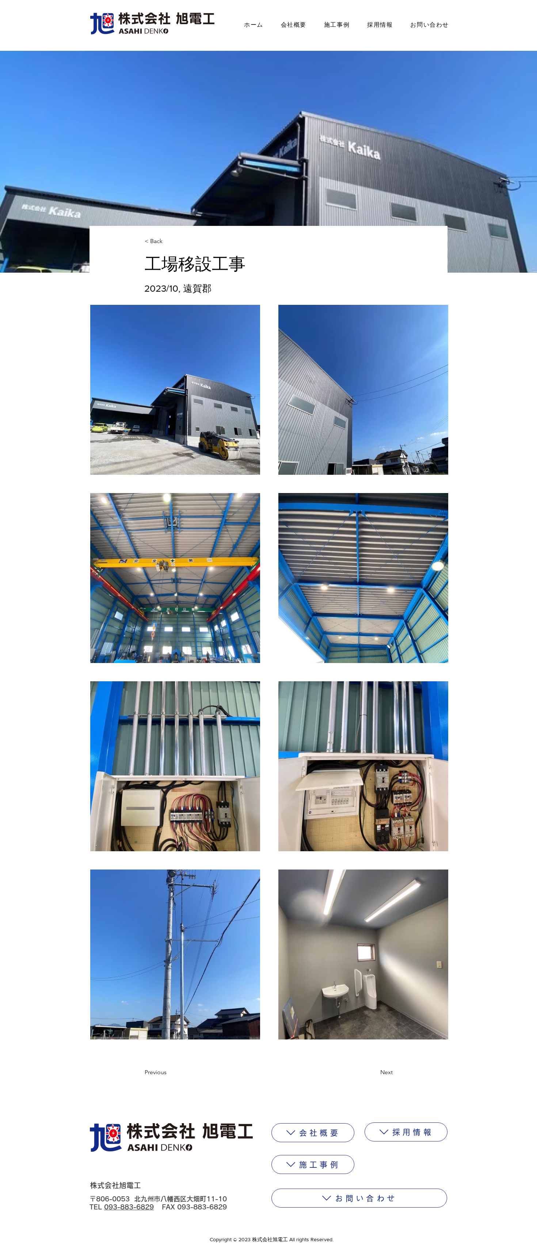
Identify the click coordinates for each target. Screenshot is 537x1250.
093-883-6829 (129, 1207)
